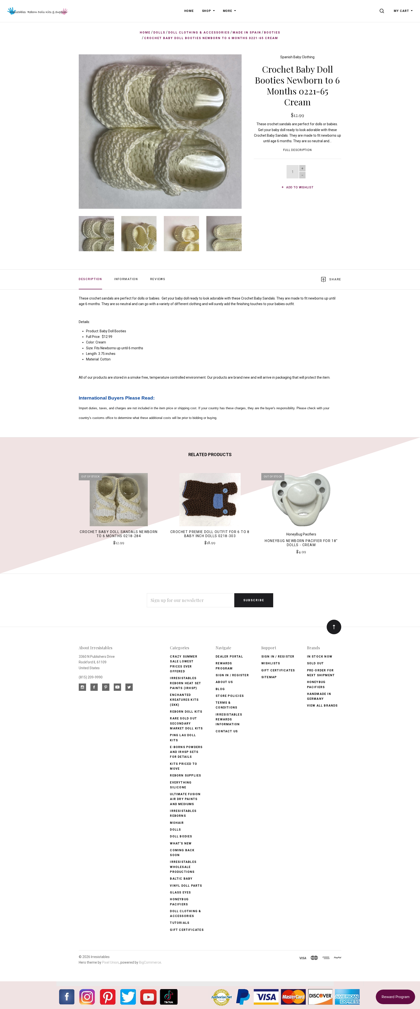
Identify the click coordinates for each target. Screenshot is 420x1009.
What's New (181, 843)
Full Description (297, 150)
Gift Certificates (186, 930)
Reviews (158, 279)
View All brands (322, 705)
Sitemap (269, 677)
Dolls (175, 829)
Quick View (119, 501)
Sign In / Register (232, 675)
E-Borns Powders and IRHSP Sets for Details (186, 752)
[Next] (228, 130)
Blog (220, 689)
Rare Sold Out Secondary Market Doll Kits (186, 723)
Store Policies (230, 696)
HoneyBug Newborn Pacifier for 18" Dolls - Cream (301, 543)
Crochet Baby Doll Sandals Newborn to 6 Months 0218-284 (119, 534)
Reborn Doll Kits (186, 711)
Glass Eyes (180, 892)
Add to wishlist (299, 187)
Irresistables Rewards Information (229, 719)
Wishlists (270, 663)
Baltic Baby (181, 878)
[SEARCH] (383, 11)
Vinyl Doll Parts (186, 885)
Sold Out (315, 663)
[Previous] (92, 130)
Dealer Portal (229, 656)
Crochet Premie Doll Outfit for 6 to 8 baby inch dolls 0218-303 (210, 534)
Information (126, 279)
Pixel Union (110, 962)
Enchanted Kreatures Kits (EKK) (184, 700)
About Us (224, 682)
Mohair (177, 823)
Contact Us (227, 731)
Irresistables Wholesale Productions (183, 867)
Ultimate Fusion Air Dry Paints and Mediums (185, 799)
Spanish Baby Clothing (297, 57)
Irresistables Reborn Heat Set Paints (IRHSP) (185, 683)
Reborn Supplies (185, 775)
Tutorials (179, 923)
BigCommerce (150, 962)
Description (90, 279)
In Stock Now (319, 656)
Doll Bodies (181, 836)
